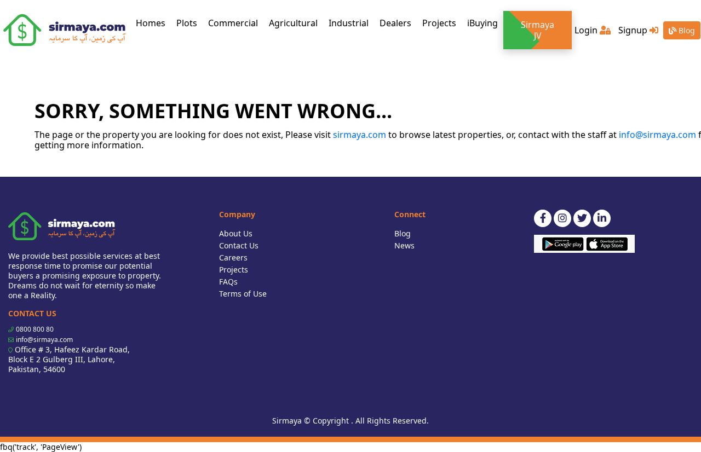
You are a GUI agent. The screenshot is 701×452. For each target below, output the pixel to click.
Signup (634, 30)
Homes (153, 22)
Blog (685, 30)
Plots (186, 23)
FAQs (228, 281)
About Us (235, 233)
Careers (233, 257)
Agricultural (293, 23)
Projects (439, 23)
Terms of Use (243, 293)
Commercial (233, 23)
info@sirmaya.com (657, 135)
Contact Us (238, 245)
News (404, 245)
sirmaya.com (359, 135)
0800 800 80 (35, 329)
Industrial (349, 23)
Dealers (395, 23)
